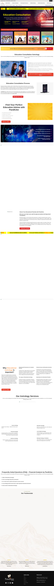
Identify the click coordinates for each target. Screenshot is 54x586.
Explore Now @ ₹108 (18, 96)
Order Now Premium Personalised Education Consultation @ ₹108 (14, 29)
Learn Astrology (26, 582)
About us (25, 578)
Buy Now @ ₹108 (6, 121)
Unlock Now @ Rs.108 (25, 228)
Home (24, 576)
